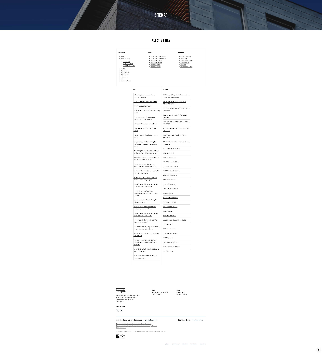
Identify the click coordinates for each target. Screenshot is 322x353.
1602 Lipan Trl (168, 238)
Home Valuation (125, 73)
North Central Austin (186, 60)
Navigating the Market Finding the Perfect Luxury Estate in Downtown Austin (145, 144)
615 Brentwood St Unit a (171, 247)
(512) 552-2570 (180, 292)
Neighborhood (125, 75)
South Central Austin (186, 66)
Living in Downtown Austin (142, 106)
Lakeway (183, 64)
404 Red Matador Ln (170, 175)
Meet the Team (125, 58)
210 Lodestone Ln (169, 229)
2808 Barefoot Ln (169, 180)
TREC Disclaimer (121, 328)
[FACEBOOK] (121, 310)
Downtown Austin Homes (158, 56)
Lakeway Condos (155, 66)
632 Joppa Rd (168, 193)
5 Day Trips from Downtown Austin (145, 101)
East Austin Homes (156, 60)
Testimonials (124, 77)
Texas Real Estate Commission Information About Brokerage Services (136, 326)
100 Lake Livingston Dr (171, 242)
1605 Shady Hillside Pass (171, 171)
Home (122, 56)
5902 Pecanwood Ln (170, 206)
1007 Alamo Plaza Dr (170, 189)
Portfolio (123, 69)
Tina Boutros (126, 61)
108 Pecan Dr (168, 211)
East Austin (183, 58)
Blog (122, 79)
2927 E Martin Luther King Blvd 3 (174, 220)
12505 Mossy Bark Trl (170, 233)
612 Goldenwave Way (170, 197)
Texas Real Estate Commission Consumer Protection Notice (133, 324)
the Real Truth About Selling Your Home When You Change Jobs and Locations (145, 242)
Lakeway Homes (155, 64)
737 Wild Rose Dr (169, 184)
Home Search (125, 71)
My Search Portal (126, 81)
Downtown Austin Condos (158, 58)
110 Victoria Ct (168, 224)
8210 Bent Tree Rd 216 (171, 148)
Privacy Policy (198, 320)
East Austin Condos (156, 62)
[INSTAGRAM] (117, 310)
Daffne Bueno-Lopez (129, 65)
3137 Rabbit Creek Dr (170, 166)
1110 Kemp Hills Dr (170, 202)
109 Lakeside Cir (168, 153)
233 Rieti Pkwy (168, 251)
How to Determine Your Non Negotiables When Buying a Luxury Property (145, 193)
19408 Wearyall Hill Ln (171, 162)
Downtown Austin (185, 56)
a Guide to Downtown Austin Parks (145, 124)
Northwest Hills (184, 62)
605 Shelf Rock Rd (169, 215)
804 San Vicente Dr (169, 157)
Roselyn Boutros (128, 63)
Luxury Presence (151, 320)
